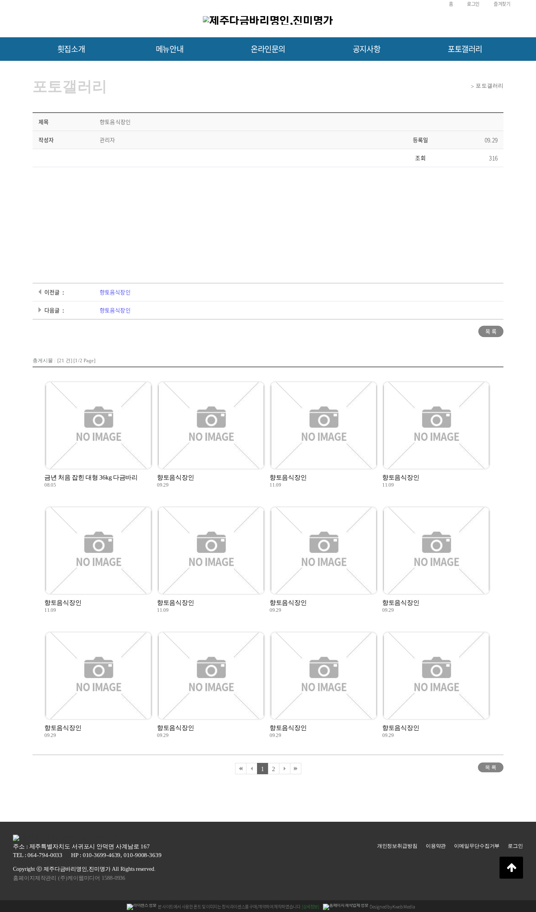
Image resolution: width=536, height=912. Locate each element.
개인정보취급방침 (397, 846)
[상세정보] (310, 906)
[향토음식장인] (211, 425)
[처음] (240, 768)
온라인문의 (268, 49)
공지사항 (366, 49)
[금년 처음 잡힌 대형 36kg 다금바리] (98, 425)
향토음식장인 (115, 292)
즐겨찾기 (502, 3)
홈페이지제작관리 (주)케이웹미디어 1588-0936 (69, 878)
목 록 (491, 331)
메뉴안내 (169, 49)
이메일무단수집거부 (477, 846)
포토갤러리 (465, 49)
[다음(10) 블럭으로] (284, 768)
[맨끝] (295, 768)
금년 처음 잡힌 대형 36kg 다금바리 (91, 477)
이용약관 (436, 846)
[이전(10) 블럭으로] (251, 768)
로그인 (473, 3)
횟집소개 (71, 49)
